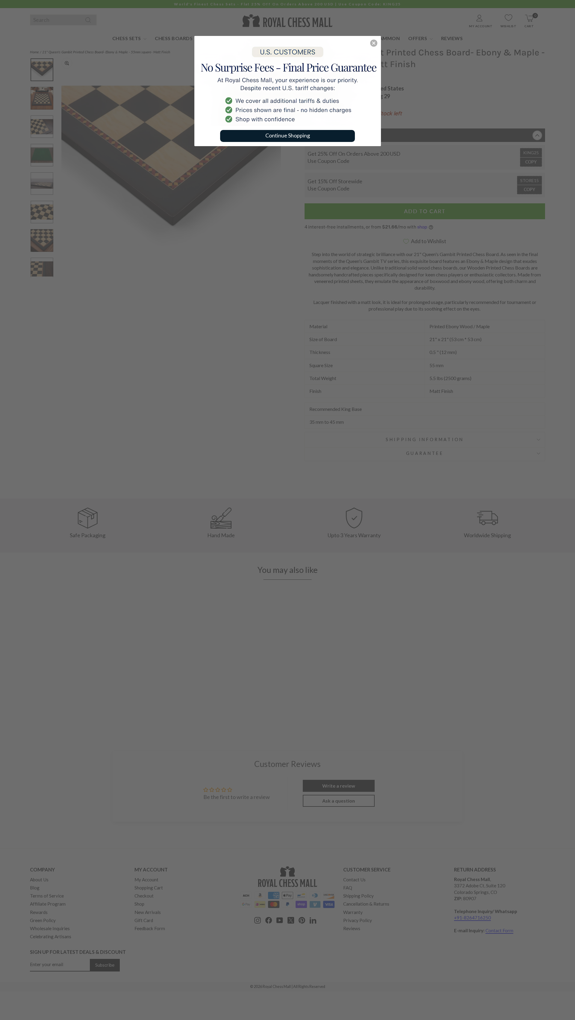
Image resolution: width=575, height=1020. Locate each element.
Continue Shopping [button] (287, 135)
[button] (373, 43)
